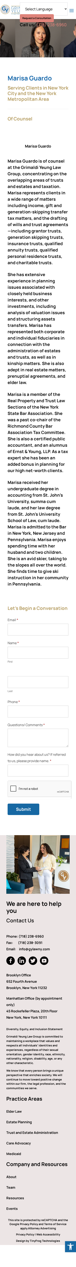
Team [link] (10, 1187)
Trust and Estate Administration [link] (32, 1132)
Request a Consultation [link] (36, 18)
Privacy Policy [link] (25, 1234)
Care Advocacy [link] (18, 1143)
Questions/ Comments (26, 725)
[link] (70, 1246)
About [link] (11, 1176)
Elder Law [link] (14, 1111)
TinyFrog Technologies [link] (45, 1241)
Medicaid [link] (13, 1153)
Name (13, 643)
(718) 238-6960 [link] (51, 24)
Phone (14, 701)
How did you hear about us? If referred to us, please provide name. (37, 757)
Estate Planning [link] (19, 1122)
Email (13, 620)
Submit (23, 809)
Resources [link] (15, 1198)
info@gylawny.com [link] (34, 949)
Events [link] (12, 1208)
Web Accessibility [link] (48, 1234)
